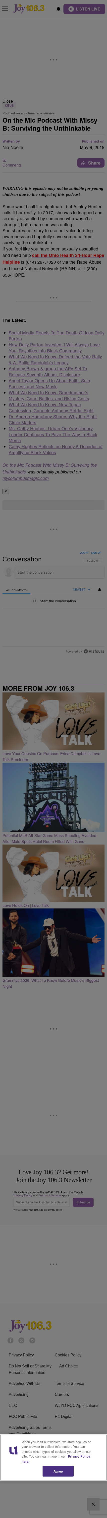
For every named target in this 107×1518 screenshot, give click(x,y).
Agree (58, 1471)
